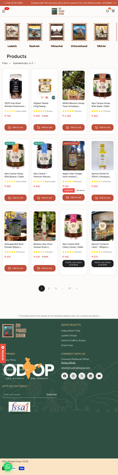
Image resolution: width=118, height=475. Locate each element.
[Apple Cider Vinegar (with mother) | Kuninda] (73, 155)
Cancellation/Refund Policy (15, 369)
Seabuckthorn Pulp (70, 330)
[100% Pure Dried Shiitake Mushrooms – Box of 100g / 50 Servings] (15, 85)
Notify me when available (73, 263)
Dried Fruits (67, 345)
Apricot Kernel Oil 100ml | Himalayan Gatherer (101, 175)
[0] (113, 11)
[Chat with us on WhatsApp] (7, 466)
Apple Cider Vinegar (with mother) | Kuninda (72, 175)
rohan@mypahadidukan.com (75, 367)
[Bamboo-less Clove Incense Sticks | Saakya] (45, 226)
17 (69, 288)
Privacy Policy (9, 359)
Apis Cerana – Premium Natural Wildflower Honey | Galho (43, 175)
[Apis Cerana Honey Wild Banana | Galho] (15, 155)
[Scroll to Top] (112, 459)
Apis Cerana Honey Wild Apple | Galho (101, 105)
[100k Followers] (73, 376)
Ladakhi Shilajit (69, 335)
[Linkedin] (90, 376)
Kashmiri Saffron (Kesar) (73, 340)
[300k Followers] (64, 376)
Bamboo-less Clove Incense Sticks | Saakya (43, 246)
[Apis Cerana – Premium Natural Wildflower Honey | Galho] (45, 155)
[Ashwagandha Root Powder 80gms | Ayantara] (15, 226)
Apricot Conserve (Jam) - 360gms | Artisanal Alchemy (100, 246)
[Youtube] (99, 376)
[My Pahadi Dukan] (59, 11)
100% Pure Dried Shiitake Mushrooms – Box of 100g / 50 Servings (15, 105)
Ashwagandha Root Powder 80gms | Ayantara (13, 246)
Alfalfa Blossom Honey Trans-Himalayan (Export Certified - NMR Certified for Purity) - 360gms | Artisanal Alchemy (73, 105)
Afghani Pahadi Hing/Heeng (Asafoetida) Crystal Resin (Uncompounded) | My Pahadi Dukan (44, 105)
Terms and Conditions (13, 374)
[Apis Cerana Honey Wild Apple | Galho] (103, 85)
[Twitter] (81, 376)
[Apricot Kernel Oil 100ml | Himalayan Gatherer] (103, 155)
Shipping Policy (10, 364)
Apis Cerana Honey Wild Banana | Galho (14, 175)
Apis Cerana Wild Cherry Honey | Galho (72, 245)
